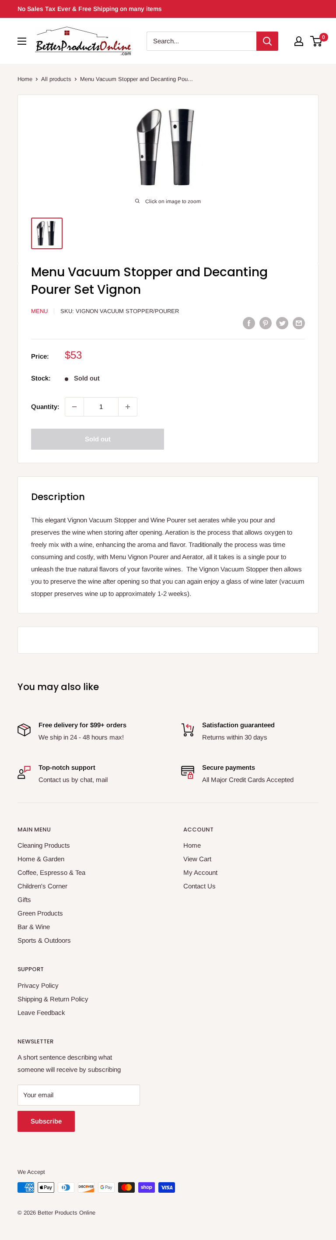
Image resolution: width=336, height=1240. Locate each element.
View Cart (197, 859)
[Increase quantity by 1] (128, 407)
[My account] (298, 41)
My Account (200, 872)
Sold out (98, 439)
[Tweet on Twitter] (282, 323)
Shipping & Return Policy (53, 999)
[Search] (267, 41)
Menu (39, 311)
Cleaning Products (44, 845)
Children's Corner (42, 886)
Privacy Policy (38, 985)
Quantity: (45, 406)
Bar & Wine (34, 926)
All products (56, 79)
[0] (316, 41)
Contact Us (199, 886)
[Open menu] (22, 41)
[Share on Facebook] (249, 323)
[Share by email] (299, 323)
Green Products (40, 913)
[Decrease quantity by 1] (74, 407)
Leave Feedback (41, 1012)
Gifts (24, 899)
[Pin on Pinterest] (265, 323)
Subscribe (46, 1121)
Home (25, 79)
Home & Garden (41, 859)
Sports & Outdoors (44, 940)
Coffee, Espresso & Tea (51, 872)
